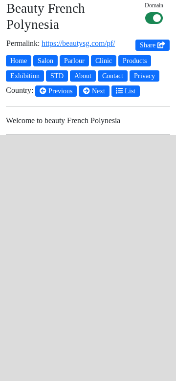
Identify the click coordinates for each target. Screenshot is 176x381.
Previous (59, 91)
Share (148, 45)
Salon (45, 60)
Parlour (74, 60)
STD (57, 76)
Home (18, 60)
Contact (112, 76)
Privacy (144, 76)
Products (135, 60)
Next (97, 91)
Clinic (103, 60)
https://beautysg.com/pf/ (78, 43)
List (129, 91)
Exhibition (25, 76)
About (82, 76)
